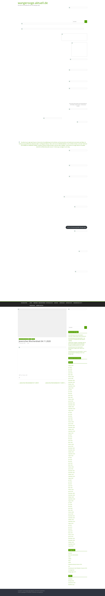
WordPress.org (71, 584)
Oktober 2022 (71, 451)
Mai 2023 (70, 438)
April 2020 (70, 508)
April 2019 (70, 530)
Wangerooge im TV (77, 302)
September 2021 (71, 476)
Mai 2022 (70, 461)
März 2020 (70, 510)
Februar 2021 (71, 489)
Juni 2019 (70, 527)
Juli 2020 (70, 502)
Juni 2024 (70, 414)
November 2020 (71, 495)
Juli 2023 (70, 435)
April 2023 (70, 440)
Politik (33, 339)
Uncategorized (71, 570)
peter (28, 343)
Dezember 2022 (71, 448)
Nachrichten (24, 302)
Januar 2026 (70, 378)
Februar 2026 (71, 376)
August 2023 (70, 433)
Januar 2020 (70, 514)
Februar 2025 (71, 399)
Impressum (62, 302)
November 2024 (71, 404)
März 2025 (70, 397)
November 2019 (71, 517)
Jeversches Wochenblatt (23, 339)
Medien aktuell (39, 305)
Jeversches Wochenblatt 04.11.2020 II (56, 383)
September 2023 (71, 431)
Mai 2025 (70, 393)
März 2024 (70, 419)
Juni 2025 (70, 391)
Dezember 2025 (71, 380)
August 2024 (70, 410)
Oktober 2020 (71, 497)
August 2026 (70, 365)
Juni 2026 (70, 369)
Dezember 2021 (71, 470)
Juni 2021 (70, 482)
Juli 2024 (70, 412)
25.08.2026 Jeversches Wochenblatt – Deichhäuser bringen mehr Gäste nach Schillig (76, 348)
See (69, 566)
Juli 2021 (70, 480)
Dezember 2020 (71, 493)
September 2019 (71, 521)
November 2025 (71, 382)
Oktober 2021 (71, 474)
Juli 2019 (70, 525)
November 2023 (71, 427)
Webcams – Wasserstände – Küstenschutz (43, 302)
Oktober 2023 (71, 429)
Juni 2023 (70, 436)
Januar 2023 (70, 446)
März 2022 (70, 465)
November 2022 (71, 450)
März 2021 (70, 487)
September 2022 (71, 453)
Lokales (69, 558)
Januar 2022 (70, 468)
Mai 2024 (70, 416)
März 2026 (70, 374)
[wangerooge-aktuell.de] (19, 304)
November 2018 (71, 540)
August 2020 (70, 500)
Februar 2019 (71, 534)
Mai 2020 (70, 506)
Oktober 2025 (71, 384)
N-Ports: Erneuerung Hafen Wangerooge (76, 227)
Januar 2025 (70, 401)
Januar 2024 (70, 423)
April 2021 (70, 485)
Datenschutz (69, 302)
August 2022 (70, 455)
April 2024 (70, 418)
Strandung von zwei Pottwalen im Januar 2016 (77, 568)
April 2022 (70, 463)
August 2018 (70, 546)
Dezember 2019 (71, 515)
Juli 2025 (70, 389)
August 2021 (70, 478)
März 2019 (70, 532)
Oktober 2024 (71, 406)
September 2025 (71, 386)
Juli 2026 (70, 367)
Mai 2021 (70, 483)
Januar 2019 (70, 536)
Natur (69, 560)
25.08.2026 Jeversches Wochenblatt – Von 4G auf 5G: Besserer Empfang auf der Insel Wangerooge (77, 353)
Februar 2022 (71, 467)
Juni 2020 (70, 504)
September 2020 (71, 498)
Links (31, 302)
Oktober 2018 (71, 542)
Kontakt (56, 302)
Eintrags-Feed (71, 580)
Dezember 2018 (71, 538)
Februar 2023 (71, 444)
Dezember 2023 (71, 425)
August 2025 (70, 387)
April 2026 (70, 372)
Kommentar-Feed (71, 582)
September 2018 (71, 544)
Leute (30, 339)
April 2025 (70, 395)
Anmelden (70, 578)
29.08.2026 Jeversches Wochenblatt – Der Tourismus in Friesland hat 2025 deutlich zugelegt (76, 339)
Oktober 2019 (71, 519)
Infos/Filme (32, 305)
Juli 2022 (70, 457)
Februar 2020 (71, 512)
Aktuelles (70, 553)
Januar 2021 (70, 491)
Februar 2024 (71, 421)
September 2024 (71, 408)
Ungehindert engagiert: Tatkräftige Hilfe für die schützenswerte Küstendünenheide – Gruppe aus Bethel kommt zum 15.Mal (77, 344)
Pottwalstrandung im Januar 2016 (75, 564)
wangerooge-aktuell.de (33, 3)
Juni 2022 (70, 459)
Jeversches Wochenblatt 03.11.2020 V (28, 383)
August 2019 (70, 523)
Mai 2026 (70, 371)
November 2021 (71, 472)
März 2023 (70, 442)
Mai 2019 (70, 529)
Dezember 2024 (71, 403)
